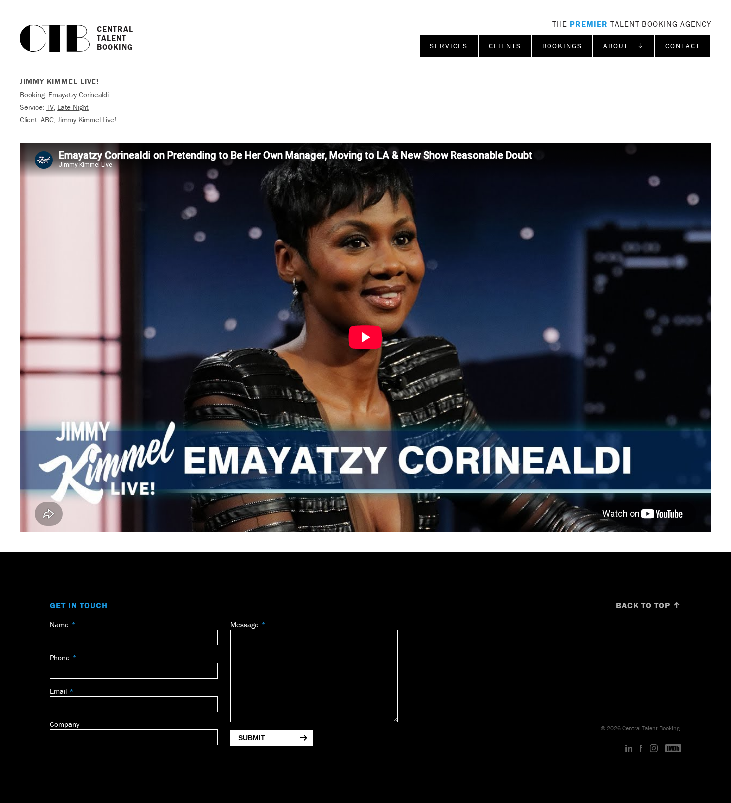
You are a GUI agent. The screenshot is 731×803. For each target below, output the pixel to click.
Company (64, 724)
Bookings (562, 45)
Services (449, 45)
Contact (682, 45)
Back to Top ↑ (648, 605)
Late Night (73, 107)
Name (59, 624)
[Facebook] (641, 749)
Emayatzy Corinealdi (78, 94)
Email (58, 691)
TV (50, 107)
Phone (60, 657)
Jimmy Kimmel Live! (86, 119)
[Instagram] (654, 748)
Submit (251, 738)
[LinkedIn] (629, 749)
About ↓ (623, 45)
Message (244, 624)
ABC (47, 119)
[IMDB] (673, 748)
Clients (505, 45)
